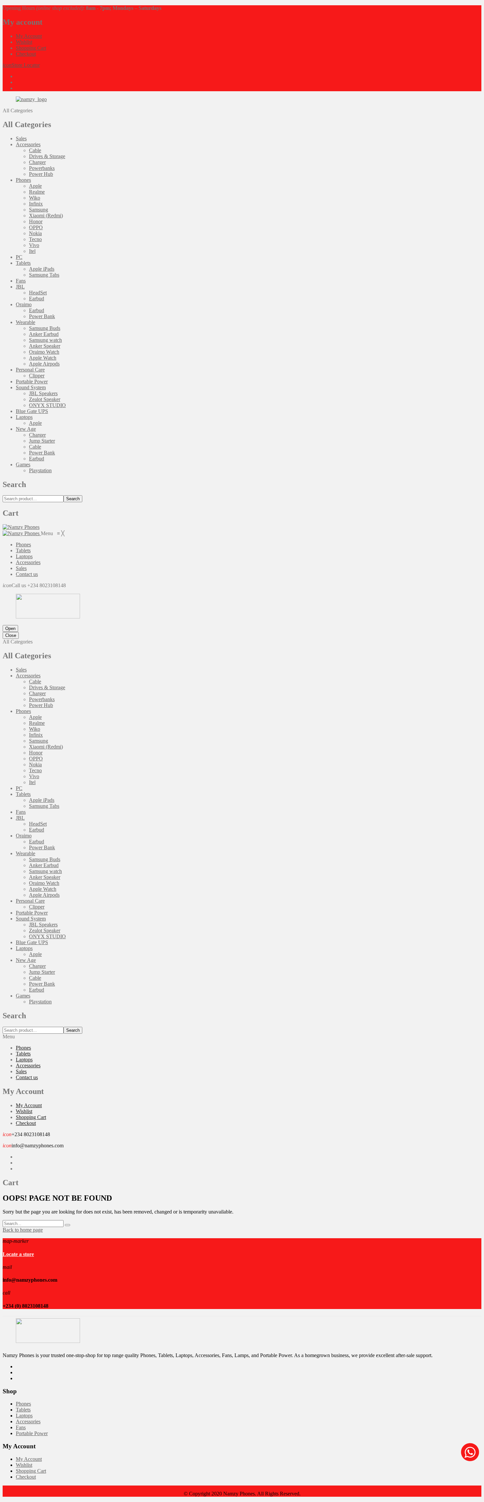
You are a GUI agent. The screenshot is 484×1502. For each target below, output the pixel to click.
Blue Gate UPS (32, 411)
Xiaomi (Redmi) (46, 215)
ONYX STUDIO (47, 405)
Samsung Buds (44, 328)
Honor (35, 221)
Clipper (36, 375)
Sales (21, 138)
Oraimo (24, 304)
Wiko (34, 198)
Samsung (38, 209)
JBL (20, 286)
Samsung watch (45, 340)
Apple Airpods (44, 364)
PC (19, 257)
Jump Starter (42, 441)
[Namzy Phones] (21, 527)
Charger (37, 162)
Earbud (36, 298)
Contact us (27, 1077)
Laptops (24, 417)
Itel (32, 251)
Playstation (40, 470)
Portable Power (32, 381)
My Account (29, 36)
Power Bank (42, 316)
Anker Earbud (44, 334)
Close (10, 635)
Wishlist (24, 42)
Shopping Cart (31, 48)
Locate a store (18, 1254)
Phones (23, 180)
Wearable (25, 322)
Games (23, 464)
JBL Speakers (43, 393)
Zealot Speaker (44, 399)
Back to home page (23, 1230)
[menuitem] (23, 544)
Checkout (26, 54)
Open (10, 628)
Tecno (35, 239)
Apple (35, 186)
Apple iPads (41, 269)
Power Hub (41, 174)
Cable (35, 150)
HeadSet (38, 292)
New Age (26, 429)
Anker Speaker (44, 346)
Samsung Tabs (44, 275)
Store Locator (21, 65)
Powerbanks (42, 168)
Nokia (35, 233)
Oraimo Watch (44, 352)
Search (73, 498)
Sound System (31, 387)
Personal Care (30, 369)
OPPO (36, 227)
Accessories (28, 144)
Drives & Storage (47, 156)
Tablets (23, 263)
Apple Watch (42, 358)
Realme (37, 192)
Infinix (36, 203)
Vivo (34, 245)
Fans (21, 281)
